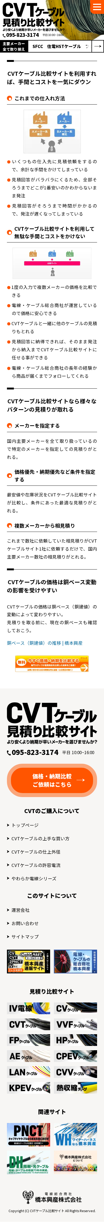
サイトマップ (25, 936)
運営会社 (20, 910)
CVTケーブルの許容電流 (36, 865)
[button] (97, 46)
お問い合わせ (25, 923)
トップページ (25, 825)
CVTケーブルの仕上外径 (36, 852)
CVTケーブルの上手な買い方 (40, 838)
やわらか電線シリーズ (34, 878)
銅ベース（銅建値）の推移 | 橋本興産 (45, 643)
